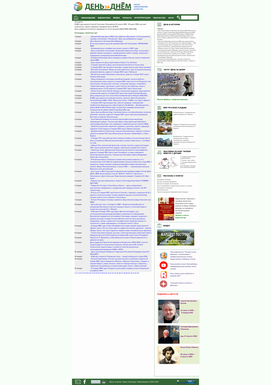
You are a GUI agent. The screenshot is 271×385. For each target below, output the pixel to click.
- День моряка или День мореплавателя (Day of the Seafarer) (113, 62)
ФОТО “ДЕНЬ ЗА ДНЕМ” (175, 70)
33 (136, 273)
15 (96, 273)
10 (87, 273)
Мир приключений (162, 190)
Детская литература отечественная (167, 184)
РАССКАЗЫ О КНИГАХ (173, 176)
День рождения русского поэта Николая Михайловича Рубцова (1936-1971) (118, 96)
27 (122, 273)
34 (138, 273)
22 (110, 273)
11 (89, 273)
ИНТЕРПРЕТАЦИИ (142, 18)
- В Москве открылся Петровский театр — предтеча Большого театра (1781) (118, 256)
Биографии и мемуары (164, 179)
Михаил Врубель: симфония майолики (172, 99)
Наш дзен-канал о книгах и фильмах (181, 284)
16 (98, 273)
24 (115, 273)
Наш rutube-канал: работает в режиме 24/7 (182, 274)
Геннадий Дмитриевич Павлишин (189, 328)
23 (113, 273)
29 (127, 273)
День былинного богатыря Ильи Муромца (106, 41)
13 (92, 273)
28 (124, 273)
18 (102, 273)
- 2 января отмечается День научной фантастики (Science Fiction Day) (117, 65)
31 (131, 273)
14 (94, 273)
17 (100, 273)
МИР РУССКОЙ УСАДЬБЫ (175, 108)
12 (90, 273)
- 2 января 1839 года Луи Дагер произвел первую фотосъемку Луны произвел (120, 67)
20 (106, 273)
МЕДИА (116, 18)
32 (133, 273)
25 (117, 273)
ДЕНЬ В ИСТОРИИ (171, 24)
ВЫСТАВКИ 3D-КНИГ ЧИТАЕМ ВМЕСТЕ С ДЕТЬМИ (177, 152)
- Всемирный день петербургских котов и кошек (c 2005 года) (114, 48)
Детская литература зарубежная (167, 182)
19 (104, 273)
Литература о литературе (164, 188)
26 (120, 273)
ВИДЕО (166, 226)
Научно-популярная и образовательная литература (172, 192)
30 (129, 273)
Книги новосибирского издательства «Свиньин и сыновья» (174, 186)
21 (108, 273)
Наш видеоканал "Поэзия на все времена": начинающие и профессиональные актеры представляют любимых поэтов (183, 255)
